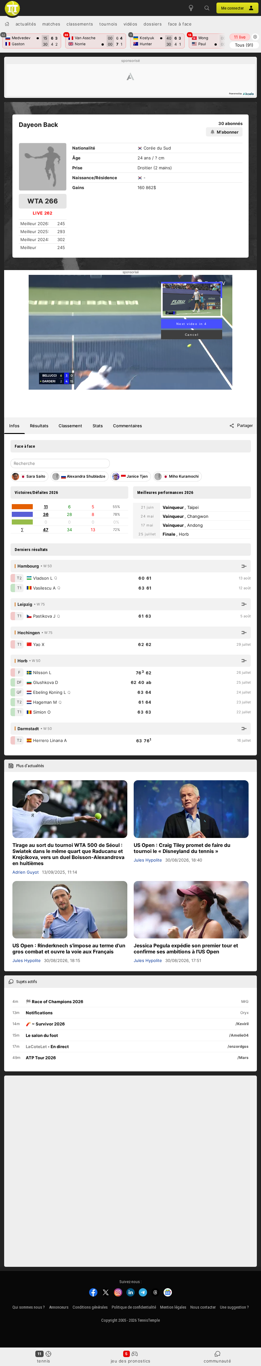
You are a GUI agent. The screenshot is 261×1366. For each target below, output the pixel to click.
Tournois (108, 23)
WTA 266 (42, 201)
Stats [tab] (98, 425)
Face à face (180, 23)
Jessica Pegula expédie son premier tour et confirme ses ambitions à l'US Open (186, 949)
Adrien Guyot (25, 872)
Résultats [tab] (39, 425)
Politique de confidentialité (134, 1307)
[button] (207, 8)
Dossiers (153, 23)
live (240, 37)
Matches (51, 23)
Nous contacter (203, 1307)
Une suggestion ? (234, 1307)
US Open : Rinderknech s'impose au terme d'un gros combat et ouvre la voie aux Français (68, 949)
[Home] (7, 24)
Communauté (217, 1360)
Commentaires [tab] (127, 425)
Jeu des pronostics (131, 1360)
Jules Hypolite (148, 860)
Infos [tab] (14, 425)
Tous (244, 45)
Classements (80, 23)
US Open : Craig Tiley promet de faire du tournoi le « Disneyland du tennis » (182, 848)
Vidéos (130, 23)
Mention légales (173, 1307)
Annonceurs (58, 1307)
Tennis (43, 1360)
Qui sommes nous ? (28, 1307)
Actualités (26, 23)
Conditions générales (90, 1307)
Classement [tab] (70, 425)
